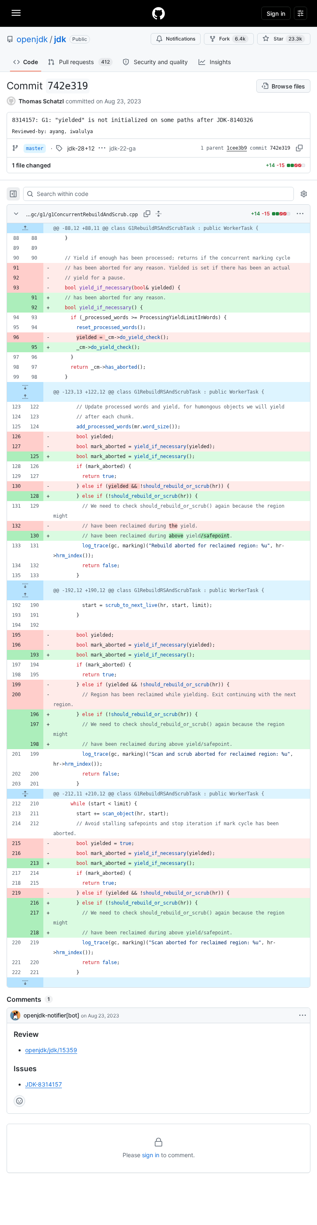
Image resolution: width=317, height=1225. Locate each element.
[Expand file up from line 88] (25, 228)
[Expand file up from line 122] (25, 397)
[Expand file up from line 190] (25, 595)
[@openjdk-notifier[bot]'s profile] (15, 1015)
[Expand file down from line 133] (25, 585)
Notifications (180, 39)
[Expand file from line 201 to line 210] (25, 794)
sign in (150, 1154)
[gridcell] (158, 228)
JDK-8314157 (43, 1084)
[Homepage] (158, 13)
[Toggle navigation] (16, 13)
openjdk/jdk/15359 (51, 1049)
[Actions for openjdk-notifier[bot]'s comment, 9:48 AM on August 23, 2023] (302, 1015)
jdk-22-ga (122, 148)
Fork (232, 39)
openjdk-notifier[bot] (51, 1015)
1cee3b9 (237, 148)
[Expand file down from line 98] (25, 387)
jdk (60, 39)
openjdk (32, 39)
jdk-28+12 (81, 148)
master (34, 148)
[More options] (300, 213)
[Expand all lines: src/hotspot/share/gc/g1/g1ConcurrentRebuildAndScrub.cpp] (158, 214)
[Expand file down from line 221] (25, 982)
